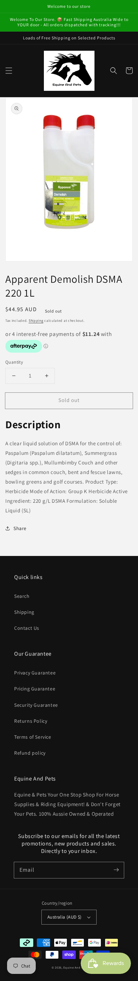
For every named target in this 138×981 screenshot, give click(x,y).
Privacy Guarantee (35, 672)
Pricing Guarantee (34, 688)
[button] (9, 70)
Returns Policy (30, 721)
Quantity (14, 362)
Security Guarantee (36, 705)
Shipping (36, 320)
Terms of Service (32, 737)
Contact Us (26, 628)
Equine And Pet (74, 967)
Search (22, 596)
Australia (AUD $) (64, 917)
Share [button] (20, 528)
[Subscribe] (116, 870)
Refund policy (30, 753)
